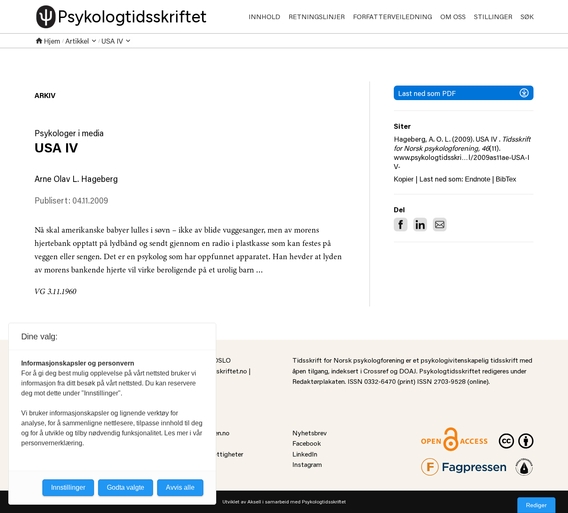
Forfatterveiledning (392, 16)
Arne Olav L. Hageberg (76, 178)
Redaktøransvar (524, 463)
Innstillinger (68, 487)
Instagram (307, 464)
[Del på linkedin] (420, 224)
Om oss (453, 16)
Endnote (477, 179)
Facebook (306, 443)
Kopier (404, 179)
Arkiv (45, 95)
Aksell (254, 501)
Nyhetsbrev (309, 432)
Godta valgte (125, 487)
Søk (527, 16)
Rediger (536, 505)
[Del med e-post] (440, 224)
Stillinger (493, 16)
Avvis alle (180, 487)
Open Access (440, 432)
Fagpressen (437, 463)
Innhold (264, 16)
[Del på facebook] (400, 224)
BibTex (506, 179)
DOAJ (407, 370)
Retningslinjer (317, 16)
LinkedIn (304, 453)
